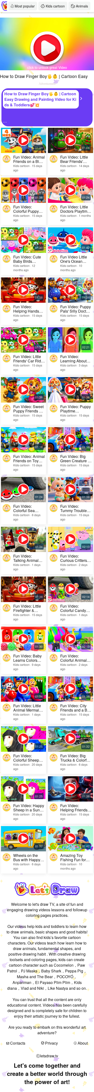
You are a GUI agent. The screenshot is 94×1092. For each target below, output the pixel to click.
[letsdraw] (4, 6)
